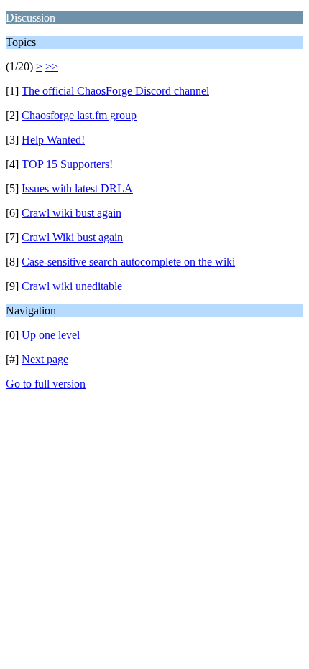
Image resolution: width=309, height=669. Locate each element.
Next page (45, 359)
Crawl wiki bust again (71, 213)
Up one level (51, 335)
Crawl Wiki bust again (72, 237)
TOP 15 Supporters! (67, 164)
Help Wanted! (53, 140)
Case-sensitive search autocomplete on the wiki (128, 262)
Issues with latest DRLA (77, 188)
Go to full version (46, 384)
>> (51, 66)
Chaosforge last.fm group (79, 115)
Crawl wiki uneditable (72, 286)
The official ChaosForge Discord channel (115, 91)
